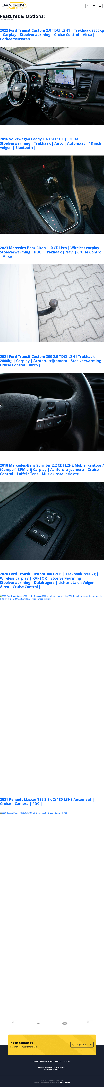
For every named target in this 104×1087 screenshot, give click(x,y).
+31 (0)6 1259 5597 (83, 1044)
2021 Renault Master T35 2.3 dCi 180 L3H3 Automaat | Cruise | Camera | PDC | (47, 801)
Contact (67, 1061)
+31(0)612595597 (87, 6)
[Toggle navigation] (100, 6)
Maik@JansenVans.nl (94, 6)
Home (35, 1061)
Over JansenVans (46, 1061)
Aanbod (58, 1061)
